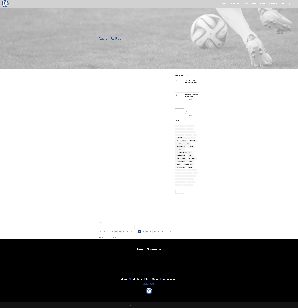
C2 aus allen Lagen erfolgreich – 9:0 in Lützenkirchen (106, 108)
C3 (194, 134)
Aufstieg (179, 131)
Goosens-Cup (180, 149)
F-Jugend (187, 143)
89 (111, 238)
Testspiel (191, 181)
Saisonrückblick (181, 176)
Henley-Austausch (181, 158)
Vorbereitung (187, 184)
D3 (177, 140)
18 (143, 231)
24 (166, 231)
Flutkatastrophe (181, 146)
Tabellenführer (181, 181)
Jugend (178, 164)
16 (135, 231)
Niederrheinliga (181, 170)
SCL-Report (191, 176)
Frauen (191, 146)
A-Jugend (189, 128)
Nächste (115, 238)
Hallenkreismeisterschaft (183, 152)
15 (131, 231)
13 (123, 231)
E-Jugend (179, 143)
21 (155, 231)
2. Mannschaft (180, 128)
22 (158, 231)
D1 (194, 137)
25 (170, 231)
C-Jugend (188, 134)
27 (104, 234)
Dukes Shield (193, 140)
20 (151, 231)
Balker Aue (179, 134)
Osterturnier (191, 170)
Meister (190, 167)
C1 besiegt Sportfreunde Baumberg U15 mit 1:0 (107, 152)
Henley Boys (192, 158)
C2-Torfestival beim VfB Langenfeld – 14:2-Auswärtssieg (107, 79)
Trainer (179, 184)
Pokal (178, 173)
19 (147, 231)
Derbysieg (184, 140)
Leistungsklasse (188, 164)
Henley (190, 155)
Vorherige (101, 238)
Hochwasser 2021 (181, 161)
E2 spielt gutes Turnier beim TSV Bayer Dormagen (107, 136)
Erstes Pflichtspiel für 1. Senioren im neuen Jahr (107, 167)
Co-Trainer (179, 137)
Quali (195, 173)
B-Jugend (187, 131)
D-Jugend (188, 137)
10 (112, 231)
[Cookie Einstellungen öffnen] (3, 306)
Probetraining (187, 173)
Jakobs (190, 161)
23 (162, 231)
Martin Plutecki (181, 167)
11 (116, 231)
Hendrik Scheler (181, 155)
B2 (193, 131)
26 (100, 234)
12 (120, 231)
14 (127, 231)
